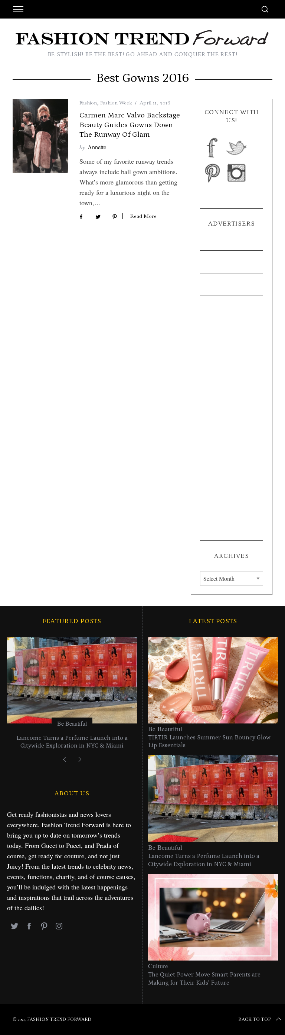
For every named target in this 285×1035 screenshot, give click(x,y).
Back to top (254, 1019)
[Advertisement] (231, 418)
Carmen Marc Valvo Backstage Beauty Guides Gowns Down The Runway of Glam (129, 125)
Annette (97, 147)
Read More (143, 216)
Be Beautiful (72, 723)
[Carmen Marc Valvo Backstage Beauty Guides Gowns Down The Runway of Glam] (40, 136)
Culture (158, 965)
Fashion (88, 102)
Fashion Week (116, 102)
